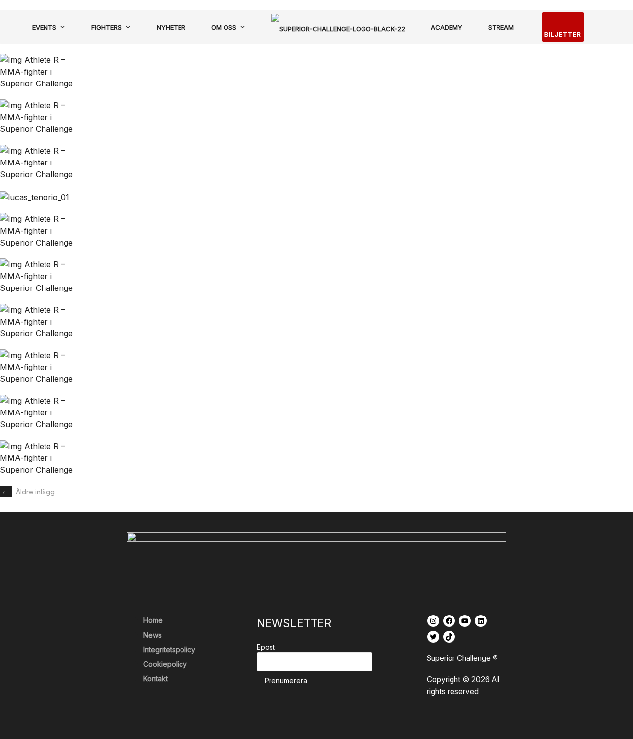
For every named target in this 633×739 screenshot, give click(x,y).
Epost (266, 647)
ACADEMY (446, 27)
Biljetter (562, 34)
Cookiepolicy (165, 664)
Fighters (106, 27)
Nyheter (171, 27)
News (152, 635)
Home (153, 620)
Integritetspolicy (169, 649)
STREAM (501, 27)
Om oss (223, 27)
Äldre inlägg (28, 492)
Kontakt (155, 678)
